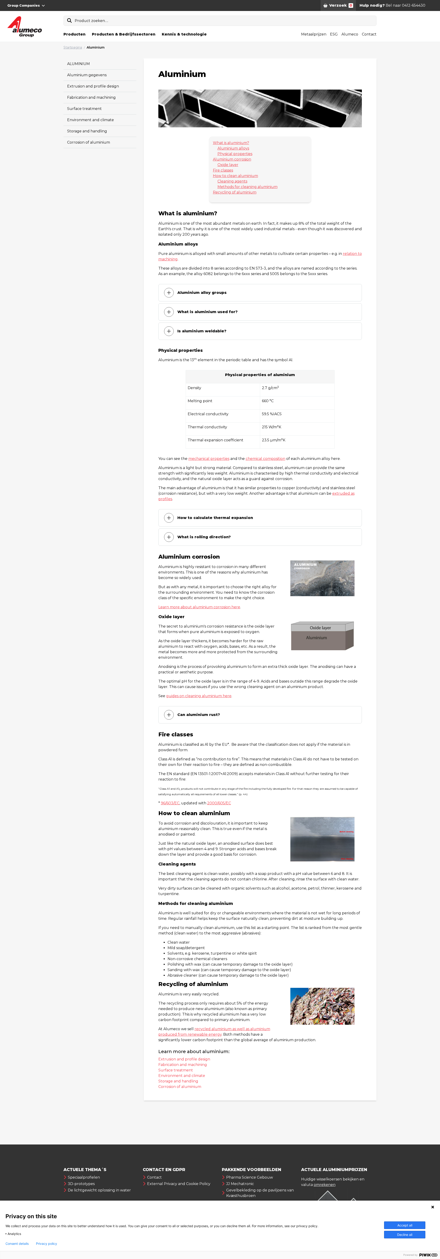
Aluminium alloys (233, 148)
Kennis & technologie (184, 34)
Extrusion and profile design (93, 86)
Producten (74, 34)
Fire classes (223, 170)
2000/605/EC (219, 803)
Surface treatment (84, 109)
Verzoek (340, 5)
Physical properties (234, 154)
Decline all (404, 1235)
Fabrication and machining (91, 97)
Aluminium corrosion (232, 159)
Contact (369, 34)
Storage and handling (87, 131)
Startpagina (72, 47)
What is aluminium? (231, 143)
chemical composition (265, 458)
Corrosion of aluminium (88, 142)
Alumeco (349, 34)
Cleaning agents (232, 181)
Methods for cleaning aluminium (247, 187)
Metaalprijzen (313, 34)
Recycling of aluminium (234, 192)
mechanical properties (208, 458)
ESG (334, 34)
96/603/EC (170, 803)
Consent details (17, 1243)
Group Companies (23, 5)
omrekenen (325, 1185)
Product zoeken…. (91, 21)
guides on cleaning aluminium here (198, 696)
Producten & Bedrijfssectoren (123, 34)
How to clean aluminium (235, 176)
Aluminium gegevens (87, 75)
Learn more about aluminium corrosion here (199, 607)
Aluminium (95, 47)
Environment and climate (90, 120)
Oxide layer (227, 165)
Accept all (404, 1225)
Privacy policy (46, 1243)
